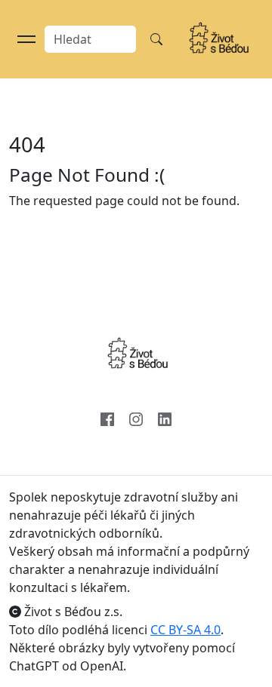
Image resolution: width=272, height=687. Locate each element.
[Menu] (26, 39)
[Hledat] (156, 39)
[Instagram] (136, 418)
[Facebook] (107, 418)
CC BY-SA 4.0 (185, 629)
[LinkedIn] (165, 418)
